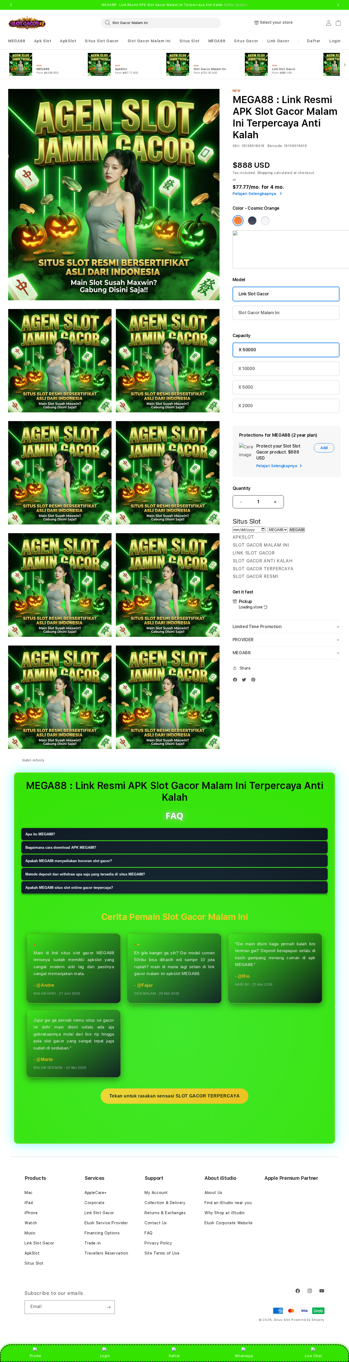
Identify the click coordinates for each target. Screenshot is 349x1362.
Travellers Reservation (106, 1253)
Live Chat (313, 1356)
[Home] (27, 23)
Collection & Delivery (165, 1203)
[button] (16, 41)
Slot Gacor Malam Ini (149, 41)
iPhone (31, 1213)
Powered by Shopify (307, 1320)
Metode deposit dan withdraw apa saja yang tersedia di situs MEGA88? (85, 874)
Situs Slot (189, 41)
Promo (35, 1356)
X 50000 (247, 349)
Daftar (174, 1356)
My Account (156, 1192)
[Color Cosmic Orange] (238, 220)
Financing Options (102, 1233)
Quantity (242, 488)
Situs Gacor (246, 41)
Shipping (265, 173)
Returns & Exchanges (165, 1213)
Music (30, 1233)
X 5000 (245, 387)
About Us (213, 1192)
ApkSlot (68, 41)
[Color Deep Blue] (252, 220)
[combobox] (161, 23)
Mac (29, 1192)
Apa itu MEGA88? (40, 834)
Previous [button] (11, 5)
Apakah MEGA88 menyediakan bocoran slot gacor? (68, 861)
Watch (31, 1223)
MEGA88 (16, 41)
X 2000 (245, 405)
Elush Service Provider (106, 1223)
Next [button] (338, 5)
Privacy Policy (158, 1243)
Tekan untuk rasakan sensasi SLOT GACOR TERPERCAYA (174, 1096)
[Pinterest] (254, 681)
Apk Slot (43, 41)
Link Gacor (278, 41)
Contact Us (156, 1223)
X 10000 (246, 368)
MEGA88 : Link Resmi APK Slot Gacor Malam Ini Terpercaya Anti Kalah (174, 5)
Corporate (94, 1203)
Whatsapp (244, 1356)
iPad (29, 1203)
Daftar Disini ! (235, 5)
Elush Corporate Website (228, 1223)
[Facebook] (236, 681)
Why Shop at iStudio (224, 1213)
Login (105, 1356)
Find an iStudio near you (228, 1203)
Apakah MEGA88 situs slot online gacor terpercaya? (69, 888)
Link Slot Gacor (254, 293)
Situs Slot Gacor (102, 41)
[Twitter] (245, 681)
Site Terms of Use (162, 1253)
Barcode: (275, 146)
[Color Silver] (265, 220)
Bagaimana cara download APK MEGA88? (60, 848)
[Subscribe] (109, 1307)
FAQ (149, 1233)
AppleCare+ (96, 1192)
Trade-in (93, 1243)
